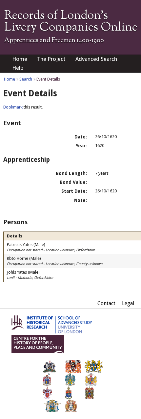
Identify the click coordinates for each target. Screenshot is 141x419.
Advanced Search (96, 59)
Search (25, 79)
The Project (51, 59)
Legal (128, 303)
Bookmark (13, 107)
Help (18, 67)
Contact (106, 303)
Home (19, 59)
